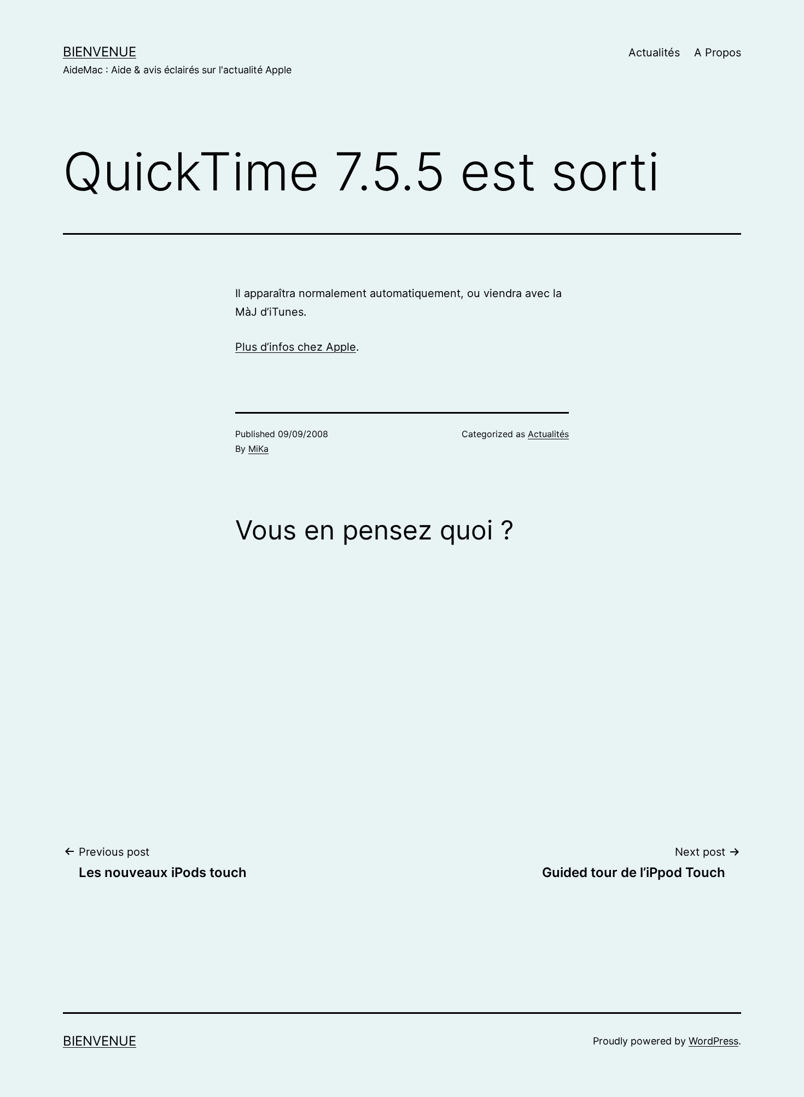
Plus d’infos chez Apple (295, 346)
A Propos (717, 52)
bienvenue (99, 52)
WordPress (713, 1041)
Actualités (654, 52)
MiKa (258, 448)
